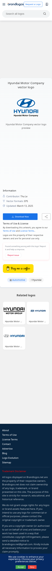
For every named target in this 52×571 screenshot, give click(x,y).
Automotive (18, 279)
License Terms (10, 439)
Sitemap (6, 462)
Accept (21, 567)
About (5, 430)
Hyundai (36, 279)
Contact (6, 444)
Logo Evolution (10, 457)
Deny (32, 567)
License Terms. (27, 231)
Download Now (22, 216)
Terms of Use (9, 231)
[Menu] (4, 4)
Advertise (7, 448)
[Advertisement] (26, 49)
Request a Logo (33, 4)
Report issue (13, 255)
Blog (4, 453)
